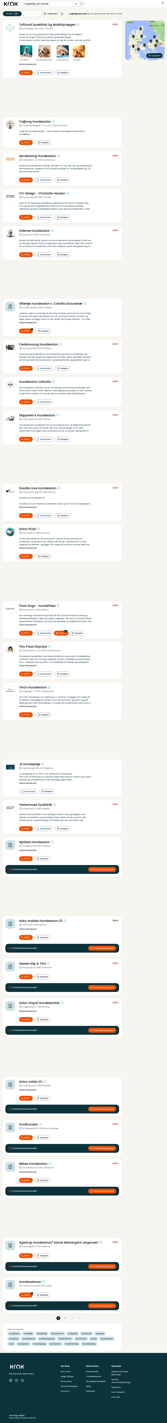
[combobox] (49, 4)
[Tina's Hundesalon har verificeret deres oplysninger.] (49, 687)
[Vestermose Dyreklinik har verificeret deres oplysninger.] (54, 804)
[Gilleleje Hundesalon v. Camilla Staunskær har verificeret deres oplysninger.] (85, 303)
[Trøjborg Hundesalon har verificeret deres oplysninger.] (53, 121)
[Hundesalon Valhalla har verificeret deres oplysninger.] (53, 381)
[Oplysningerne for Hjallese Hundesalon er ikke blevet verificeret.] (52, 841)
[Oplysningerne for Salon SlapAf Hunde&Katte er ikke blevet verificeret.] (61, 1002)
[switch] (60, 13)
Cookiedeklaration (93, 1376)
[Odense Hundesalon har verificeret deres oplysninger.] (52, 230)
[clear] (75, 4)
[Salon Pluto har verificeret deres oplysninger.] (38, 528)
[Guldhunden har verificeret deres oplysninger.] (40, 1124)
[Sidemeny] (162, 2)
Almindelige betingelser (96, 1381)
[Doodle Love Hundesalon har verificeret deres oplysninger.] (58, 488)
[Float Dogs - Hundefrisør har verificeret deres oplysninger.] (58, 605)
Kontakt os (65, 1391)
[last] (80, 1318)
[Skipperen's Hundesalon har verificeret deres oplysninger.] (57, 415)
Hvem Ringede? (118, 1392)
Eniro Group (65, 1371)
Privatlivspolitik (92, 1371)
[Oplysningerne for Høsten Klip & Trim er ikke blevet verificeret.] (48, 963)
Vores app (115, 1397)
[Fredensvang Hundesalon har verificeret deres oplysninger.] (60, 344)
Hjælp (88, 1386)
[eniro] (11, 4)
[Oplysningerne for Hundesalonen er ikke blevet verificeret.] (43, 1281)
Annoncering (66, 1381)
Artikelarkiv (90, 1391)
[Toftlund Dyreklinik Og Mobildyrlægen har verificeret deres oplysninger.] (78, 24)
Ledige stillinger (67, 1376)
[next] (73, 1318)
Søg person (116, 1387)
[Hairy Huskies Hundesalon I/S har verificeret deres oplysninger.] (65, 920)
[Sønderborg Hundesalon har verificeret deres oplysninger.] (58, 155)
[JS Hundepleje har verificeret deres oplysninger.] (42, 764)
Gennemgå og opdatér (103, 869)
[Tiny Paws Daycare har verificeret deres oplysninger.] (49, 646)
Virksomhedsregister (69, 1386)
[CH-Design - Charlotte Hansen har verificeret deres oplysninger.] (67, 193)
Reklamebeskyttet (28, 64)
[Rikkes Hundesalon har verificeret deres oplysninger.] (49, 1163)
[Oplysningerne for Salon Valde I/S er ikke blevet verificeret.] (44, 1081)
